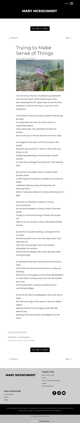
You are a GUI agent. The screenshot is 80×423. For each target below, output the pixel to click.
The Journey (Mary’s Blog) (51, 381)
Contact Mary (9, 394)
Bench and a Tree (48, 375)
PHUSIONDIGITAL (44, 421)
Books (44, 378)
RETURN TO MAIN (40, 28)
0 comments (31, 58)
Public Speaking (47, 386)
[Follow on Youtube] (64, 393)
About (6, 397)
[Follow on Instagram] (59, 393)
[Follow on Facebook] (54, 393)
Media (6, 400)
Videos (44, 383)
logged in (19, 340)
